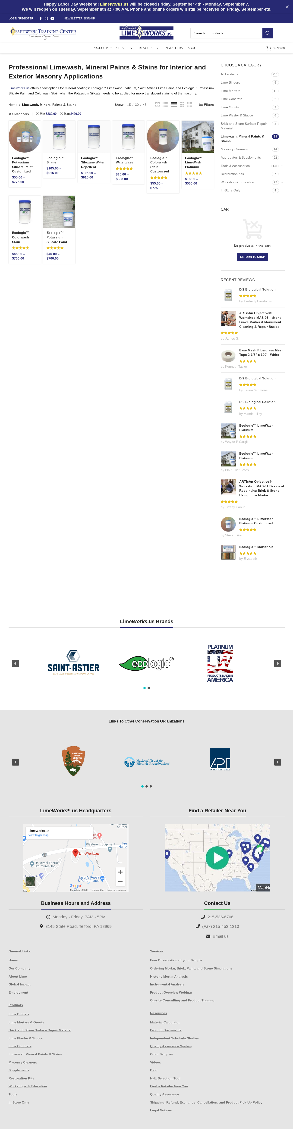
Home (13, 104)
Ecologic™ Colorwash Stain (20, 237)
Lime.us (19, 88)
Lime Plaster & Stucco (237, 115)
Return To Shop (252, 257)
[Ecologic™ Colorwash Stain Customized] (163, 137)
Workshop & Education (237, 182)
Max (72, 114)
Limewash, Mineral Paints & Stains (242, 138)
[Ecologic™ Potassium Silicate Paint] (59, 212)
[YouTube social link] (52, 19)
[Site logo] (146, 32)
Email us (221, 936)
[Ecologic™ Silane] (59, 137)
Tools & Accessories (235, 166)
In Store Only (19, 1102)
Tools (13, 1094)
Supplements (19, 1070)
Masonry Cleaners (234, 149)
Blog (154, 1070)
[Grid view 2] (157, 104)
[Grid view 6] (174, 104)
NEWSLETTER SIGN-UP (79, 18)
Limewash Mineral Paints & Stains (35, 1054)
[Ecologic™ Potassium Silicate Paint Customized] (25, 137)
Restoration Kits (232, 174)
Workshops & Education (28, 1086)
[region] (147, 663)
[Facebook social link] (41, 19)
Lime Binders (230, 82)
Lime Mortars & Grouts (26, 1022)
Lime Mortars (230, 91)
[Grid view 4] (189, 104)
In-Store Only (230, 190)
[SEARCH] (267, 33)
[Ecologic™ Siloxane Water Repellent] (94, 137)
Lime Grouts (230, 107)
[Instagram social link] (46, 19)
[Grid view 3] (182, 104)
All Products (229, 74)
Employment (18, 992)
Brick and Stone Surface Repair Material (244, 126)
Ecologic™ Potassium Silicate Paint (57, 237)
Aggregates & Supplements (241, 157)
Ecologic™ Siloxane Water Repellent (92, 162)
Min (48, 114)
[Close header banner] (287, 7)
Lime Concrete (231, 99)
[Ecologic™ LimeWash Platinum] (198, 137)
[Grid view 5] (165, 104)
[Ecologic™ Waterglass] (128, 137)
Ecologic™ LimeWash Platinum (193, 162)
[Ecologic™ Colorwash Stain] (25, 212)
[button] (15, 663)
